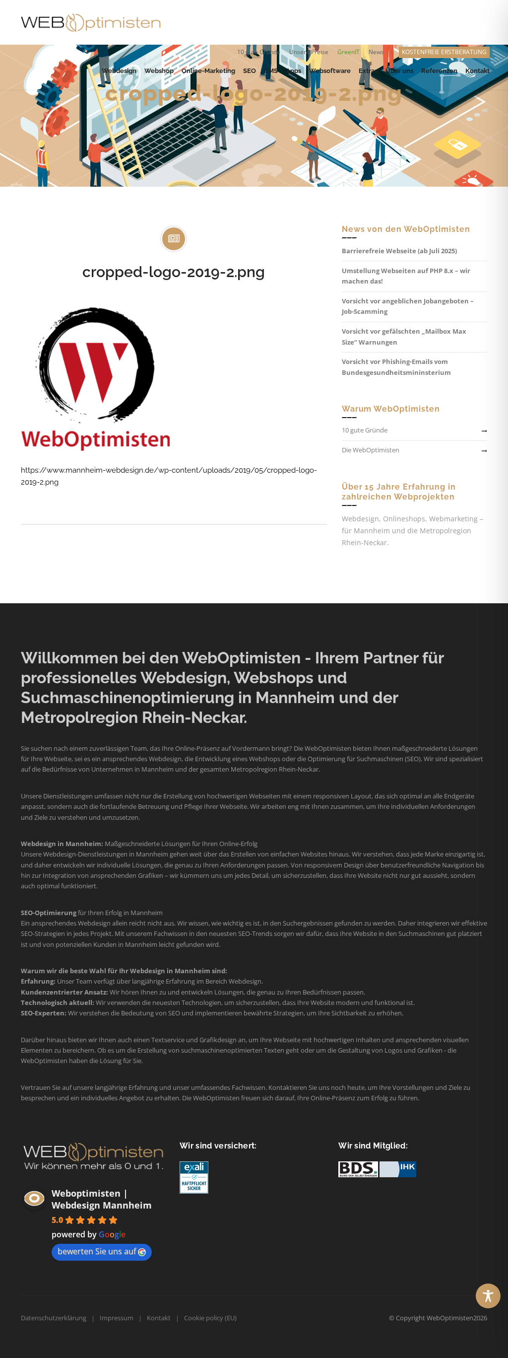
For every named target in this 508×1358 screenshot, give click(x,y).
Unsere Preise (308, 52)
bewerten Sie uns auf (97, 1251)
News (376, 52)
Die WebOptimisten (370, 449)
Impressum (116, 1317)
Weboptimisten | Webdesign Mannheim (102, 1199)
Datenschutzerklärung (53, 1317)
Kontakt (159, 1317)
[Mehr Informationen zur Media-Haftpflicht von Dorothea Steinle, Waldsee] (194, 1177)
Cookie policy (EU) (210, 1317)
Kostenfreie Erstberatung (444, 52)
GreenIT (348, 52)
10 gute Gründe (258, 52)
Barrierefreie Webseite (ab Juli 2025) (399, 250)
